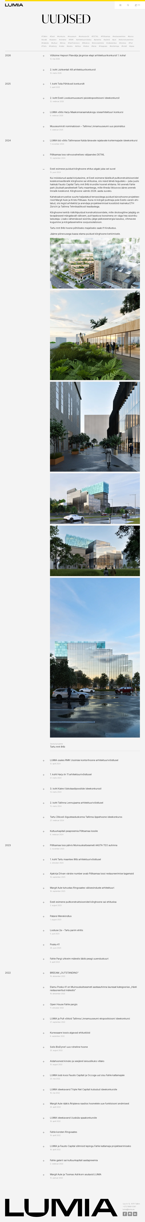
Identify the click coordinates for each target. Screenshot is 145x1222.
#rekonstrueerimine (126, 40)
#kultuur (54, 43)
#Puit (131, 43)
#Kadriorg (53, 46)
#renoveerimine (98, 43)
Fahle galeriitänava (128, 1169)
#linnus (62, 43)
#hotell (124, 46)
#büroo (131, 36)
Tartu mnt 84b (57, 746)
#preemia (97, 40)
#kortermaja (114, 46)
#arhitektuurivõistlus (83, 40)
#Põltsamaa (105, 36)
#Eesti (52, 36)
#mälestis (45, 43)
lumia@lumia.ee (128, 1209)
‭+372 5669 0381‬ (129, 1206)
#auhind (107, 40)
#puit (114, 40)
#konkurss (61, 36)
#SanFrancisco (74, 43)
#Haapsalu (103, 46)
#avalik (44, 40)
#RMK (71, 40)
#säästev (53, 40)
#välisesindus (111, 43)
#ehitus (78, 46)
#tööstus (122, 43)
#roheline (62, 40)
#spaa (131, 46)
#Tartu (44, 46)
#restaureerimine (119, 36)
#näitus (86, 46)
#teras (94, 46)
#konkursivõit (84, 36)
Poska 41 (110, 999)
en (139, 5)
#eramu (70, 46)
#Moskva (85, 43)
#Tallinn (44, 36)
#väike (61, 46)
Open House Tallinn (60, 1013)
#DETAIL (95, 36)
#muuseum (72, 36)
